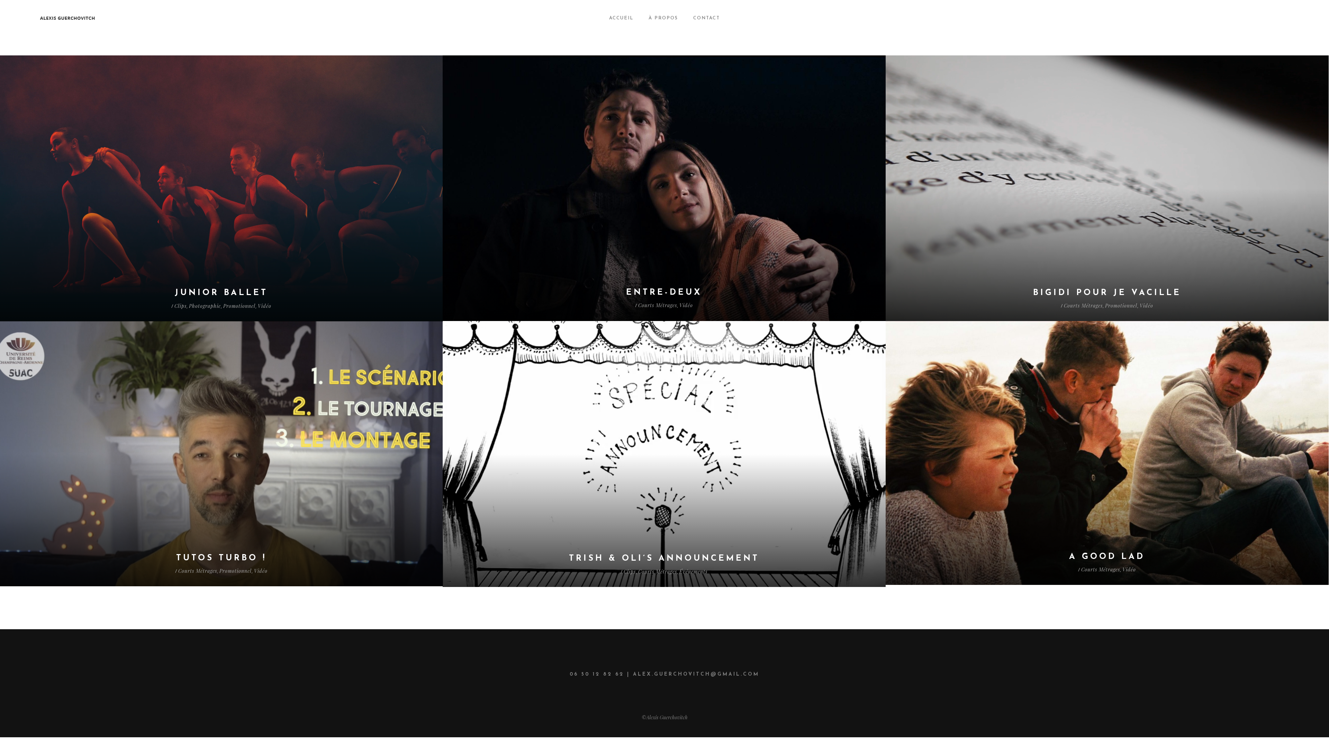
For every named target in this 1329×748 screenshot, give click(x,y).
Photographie (205, 306)
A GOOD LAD (1107, 557)
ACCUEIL (621, 18)
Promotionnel (239, 306)
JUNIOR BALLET (221, 293)
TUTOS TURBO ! (221, 558)
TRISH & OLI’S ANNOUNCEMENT (664, 558)
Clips (180, 306)
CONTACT (706, 18)
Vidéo (264, 306)
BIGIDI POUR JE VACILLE (1107, 293)
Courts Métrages (657, 305)
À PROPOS (663, 18)
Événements (693, 571)
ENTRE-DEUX (664, 292)
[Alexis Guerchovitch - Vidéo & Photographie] (142, 18)
